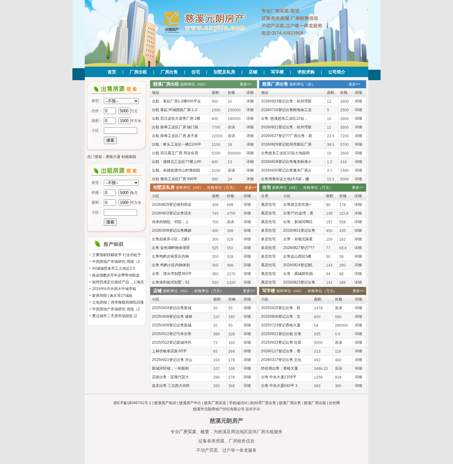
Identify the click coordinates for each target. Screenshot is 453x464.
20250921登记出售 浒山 (172, 360)
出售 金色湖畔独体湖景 (171, 248)
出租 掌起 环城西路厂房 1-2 (174, 110)
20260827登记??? (298, 248)
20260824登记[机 (297, 265)
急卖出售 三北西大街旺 (171, 385)
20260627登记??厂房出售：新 (286, 136)
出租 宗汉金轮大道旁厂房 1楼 (176, 118)
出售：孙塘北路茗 (298, 239)
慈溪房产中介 (190, 403)
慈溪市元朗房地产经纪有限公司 (219, 409)
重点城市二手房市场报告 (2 (114, 316)
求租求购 (306, 71)
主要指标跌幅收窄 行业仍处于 (116, 255)
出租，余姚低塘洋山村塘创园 (176, 170)
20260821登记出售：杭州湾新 (286, 127)
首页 (112, 71)
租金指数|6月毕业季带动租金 (116, 275)
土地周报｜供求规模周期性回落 (118, 302)
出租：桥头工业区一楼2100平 (176, 144)
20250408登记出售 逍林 (172, 316)
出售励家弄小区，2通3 (171, 239)
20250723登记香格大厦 (280, 325)
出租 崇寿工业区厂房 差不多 (175, 136)
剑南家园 (128, 157)
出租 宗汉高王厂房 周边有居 (175, 153)
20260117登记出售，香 (280, 351)
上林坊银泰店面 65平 (169, 351)
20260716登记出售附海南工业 (286, 110)
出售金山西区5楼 (297, 256)
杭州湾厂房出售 (263, 403)
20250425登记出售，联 (280, 308)
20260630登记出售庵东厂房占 (286, 170)
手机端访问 (238, 403)
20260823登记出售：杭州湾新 (286, 101)
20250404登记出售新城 (171, 308)
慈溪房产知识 (165, 403)
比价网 (334, 403)
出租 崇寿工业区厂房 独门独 (175, 127)
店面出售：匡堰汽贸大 (170, 377)
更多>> (245, 84)
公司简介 (336, 71)
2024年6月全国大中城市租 (114, 289)
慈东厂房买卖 (215, 403)
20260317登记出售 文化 (281, 360)
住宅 (195, 71)
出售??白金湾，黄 (298, 213)
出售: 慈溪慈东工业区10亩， (284, 118)
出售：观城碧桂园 (298, 273)
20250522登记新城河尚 (171, 342)
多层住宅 (268, 230)
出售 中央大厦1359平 (278, 377)
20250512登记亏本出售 (171, 334)
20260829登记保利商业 (171, 204)
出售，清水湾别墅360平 (172, 273)
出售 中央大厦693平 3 (279, 385)
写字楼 (277, 71)
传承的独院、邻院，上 (170, 222)
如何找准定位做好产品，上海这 (118, 282)
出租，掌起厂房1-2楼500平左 (176, 101)
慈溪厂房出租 (315, 403)
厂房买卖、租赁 (194, 431)
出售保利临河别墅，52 (171, 282)
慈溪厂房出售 (290, 403)
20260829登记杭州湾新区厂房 (286, 144)
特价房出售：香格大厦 (279, 368)
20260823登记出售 (299, 282)
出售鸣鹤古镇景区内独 (170, 256)
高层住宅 (268, 204)
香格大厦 (113, 157)
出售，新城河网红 (298, 222)
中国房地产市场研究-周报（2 (116, 261)
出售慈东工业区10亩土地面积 (285, 153)
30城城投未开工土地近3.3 (113, 268)
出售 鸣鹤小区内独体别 (171, 265)
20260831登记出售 (299, 230)
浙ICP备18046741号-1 (132, 403)
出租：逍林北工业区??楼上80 (176, 162)
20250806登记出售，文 (280, 316)
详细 (250, 101)
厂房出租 (138, 71)
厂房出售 (169, 71)
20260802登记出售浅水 (171, 213)
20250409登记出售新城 (171, 325)
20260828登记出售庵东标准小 (286, 162)
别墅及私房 (224, 71)
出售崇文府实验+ (297, 204)
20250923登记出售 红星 (281, 342)
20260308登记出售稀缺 (171, 230)
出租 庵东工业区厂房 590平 (174, 179)
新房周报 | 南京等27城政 (112, 295)
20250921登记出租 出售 (281, 334)
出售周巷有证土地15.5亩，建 (285, 179)
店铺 (253, 71)
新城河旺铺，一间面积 (170, 368)
